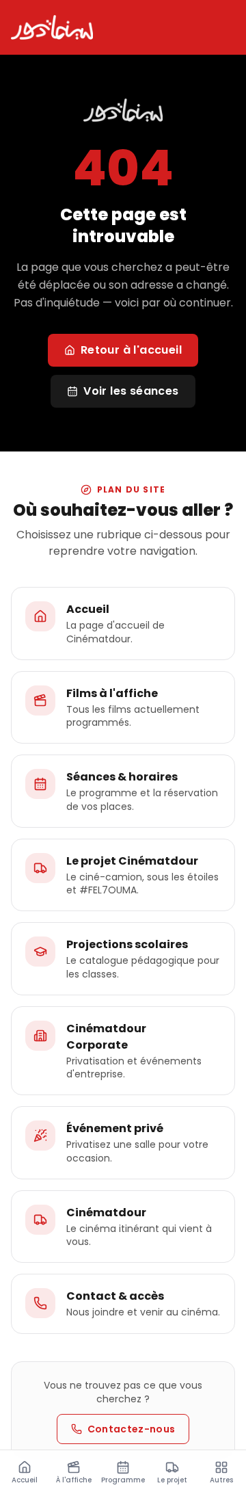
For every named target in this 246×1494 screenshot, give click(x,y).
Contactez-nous (131, 1429)
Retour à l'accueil (131, 350)
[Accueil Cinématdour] (52, 27)
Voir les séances (130, 391)
